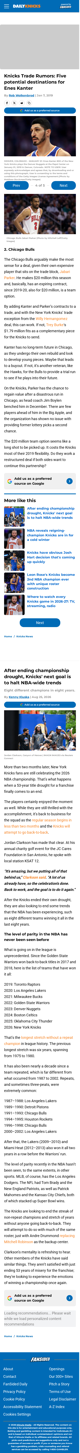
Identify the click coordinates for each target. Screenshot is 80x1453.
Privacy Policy (14, 1391)
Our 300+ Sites (61, 1376)
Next (63, 185)
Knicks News (24, 636)
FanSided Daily (15, 1384)
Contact (9, 1376)
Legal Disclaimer (62, 1399)
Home (8, 636)
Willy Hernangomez (51, 319)
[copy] (29, 103)
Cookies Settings (17, 1414)
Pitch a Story (59, 1384)
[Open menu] (6, 6)
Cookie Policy (14, 1399)
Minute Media (24, 1425)
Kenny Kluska (19, 697)
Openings (56, 1369)
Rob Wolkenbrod (21, 95)
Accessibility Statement (22, 1407)
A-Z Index (57, 1407)
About (8, 1369)
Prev (16, 185)
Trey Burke (55, 325)
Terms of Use (60, 1391)
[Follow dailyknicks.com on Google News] (69, 481)
